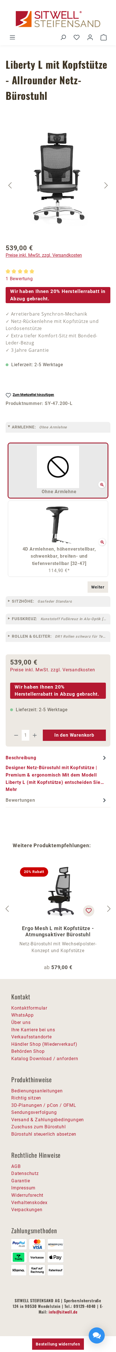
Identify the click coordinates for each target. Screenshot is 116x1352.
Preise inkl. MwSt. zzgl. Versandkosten (44, 255)
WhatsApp (22, 1015)
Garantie (20, 1180)
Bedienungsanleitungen (37, 1091)
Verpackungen (27, 1209)
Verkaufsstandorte (31, 1037)
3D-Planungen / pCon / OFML (43, 1105)
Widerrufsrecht (27, 1195)
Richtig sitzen (26, 1098)
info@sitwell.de (63, 1312)
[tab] (57, 773)
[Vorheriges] (10, 185)
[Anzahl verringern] (16, 735)
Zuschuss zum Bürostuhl (38, 1126)
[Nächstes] (106, 185)
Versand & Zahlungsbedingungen (47, 1119)
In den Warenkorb (74, 735)
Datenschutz (25, 1173)
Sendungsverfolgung (34, 1112)
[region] (58, 185)
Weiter (97, 587)
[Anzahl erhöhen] (35, 735)
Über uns (20, 1022)
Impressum (23, 1188)
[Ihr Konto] (90, 37)
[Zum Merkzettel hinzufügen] (88, 911)
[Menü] (12, 37)
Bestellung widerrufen (58, 1344)
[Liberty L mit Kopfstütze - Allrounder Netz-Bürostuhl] (58, 178)
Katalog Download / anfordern (44, 1058)
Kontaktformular (29, 1008)
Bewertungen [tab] (20, 800)
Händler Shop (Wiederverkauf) (44, 1044)
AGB (16, 1166)
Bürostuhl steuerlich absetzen (43, 1134)
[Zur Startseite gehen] (58, 19)
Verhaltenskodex (29, 1202)
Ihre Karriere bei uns (33, 1029)
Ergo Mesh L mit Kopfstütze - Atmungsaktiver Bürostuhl (58, 931)
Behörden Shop (27, 1051)
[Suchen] (63, 37)
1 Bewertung (19, 278)
